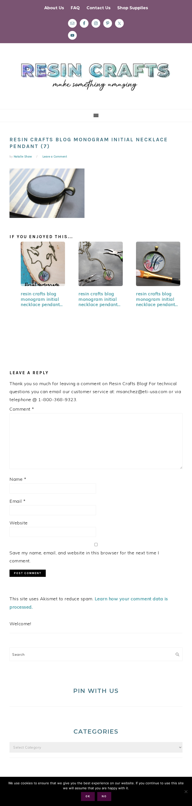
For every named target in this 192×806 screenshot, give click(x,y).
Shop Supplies (132, 7)
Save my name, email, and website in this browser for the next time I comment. (84, 557)
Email (18, 501)
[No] (185, 791)
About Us (54, 7)
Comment (22, 409)
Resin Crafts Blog (96, 81)
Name (18, 479)
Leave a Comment (54, 156)
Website (19, 523)
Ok (88, 796)
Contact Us (98, 7)
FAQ (75, 7)
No (104, 796)
